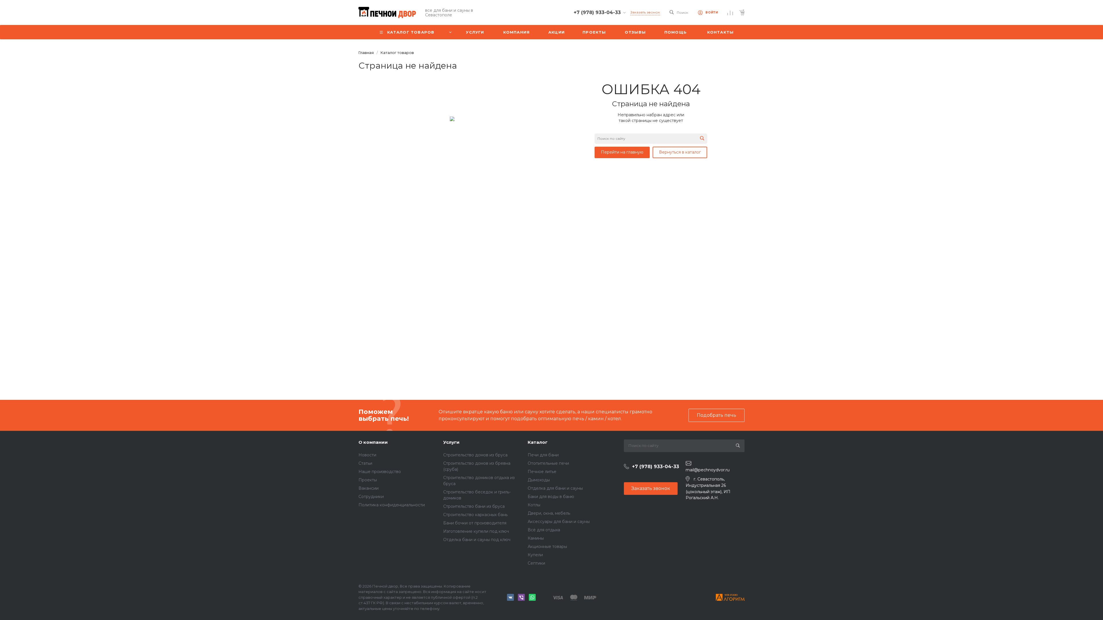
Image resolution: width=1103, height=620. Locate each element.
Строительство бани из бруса (474, 506)
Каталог (537, 442)
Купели (535, 554)
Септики (536, 563)
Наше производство (379, 471)
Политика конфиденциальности (391, 504)
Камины (536, 538)
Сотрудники (371, 496)
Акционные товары (547, 546)
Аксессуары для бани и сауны (559, 521)
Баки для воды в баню (551, 496)
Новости (367, 455)
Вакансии (368, 488)
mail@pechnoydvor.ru (708, 469)
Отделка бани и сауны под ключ (476, 539)
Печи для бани (543, 455)
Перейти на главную (622, 152)
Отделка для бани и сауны (555, 488)
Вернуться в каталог (680, 152)
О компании (373, 442)
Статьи (365, 463)
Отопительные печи (548, 463)
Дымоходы (539, 480)
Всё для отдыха (544, 529)
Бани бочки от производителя (474, 523)
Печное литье (542, 471)
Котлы (534, 504)
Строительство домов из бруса (475, 455)
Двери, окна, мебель (549, 513)
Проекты (367, 480)
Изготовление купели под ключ (476, 531)
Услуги (451, 442)
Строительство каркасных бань (475, 514)
